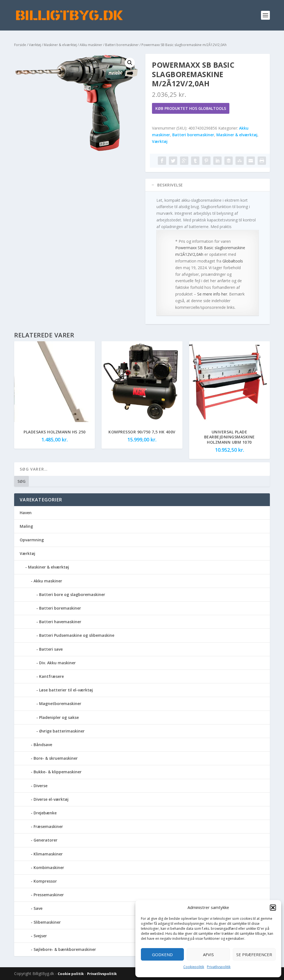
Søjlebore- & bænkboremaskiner (65, 949)
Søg (21, 481)
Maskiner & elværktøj (60, 44)
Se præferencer (254, 954)
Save (38, 908)
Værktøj (35, 44)
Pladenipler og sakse (59, 717)
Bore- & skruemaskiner (56, 758)
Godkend (162, 954)
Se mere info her (212, 294)
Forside (20, 44)
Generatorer (45, 840)
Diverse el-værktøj (51, 799)
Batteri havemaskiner (60, 621)
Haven (26, 512)
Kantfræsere (51, 676)
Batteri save (51, 649)
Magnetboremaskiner (60, 703)
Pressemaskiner (49, 894)
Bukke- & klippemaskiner (58, 771)
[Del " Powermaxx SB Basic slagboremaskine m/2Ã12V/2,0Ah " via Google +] (184, 160)
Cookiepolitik (193, 966)
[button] (273, 907)
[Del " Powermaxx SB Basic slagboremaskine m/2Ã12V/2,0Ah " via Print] (262, 160)
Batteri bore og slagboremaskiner (72, 594)
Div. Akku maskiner (57, 662)
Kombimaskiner (49, 867)
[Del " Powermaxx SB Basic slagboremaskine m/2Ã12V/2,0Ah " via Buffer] (228, 160)
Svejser (40, 935)
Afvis (208, 954)
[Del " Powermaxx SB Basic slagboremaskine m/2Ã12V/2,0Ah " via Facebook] (162, 160)
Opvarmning (32, 539)
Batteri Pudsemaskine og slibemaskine (76, 635)
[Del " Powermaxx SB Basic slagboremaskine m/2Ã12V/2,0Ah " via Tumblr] (195, 160)
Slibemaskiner (47, 922)
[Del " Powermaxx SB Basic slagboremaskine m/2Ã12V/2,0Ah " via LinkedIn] (217, 160)
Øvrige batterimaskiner (62, 731)
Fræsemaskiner (48, 826)
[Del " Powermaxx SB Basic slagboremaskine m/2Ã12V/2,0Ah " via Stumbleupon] (239, 160)
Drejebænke (45, 812)
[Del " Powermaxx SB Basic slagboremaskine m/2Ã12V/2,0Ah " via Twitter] (173, 160)
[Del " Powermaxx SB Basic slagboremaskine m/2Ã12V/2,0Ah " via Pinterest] (206, 160)
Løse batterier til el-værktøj (66, 690)
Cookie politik (71, 973)
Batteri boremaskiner (122, 44)
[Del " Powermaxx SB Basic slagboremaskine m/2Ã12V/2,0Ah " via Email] (251, 160)
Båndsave (43, 744)
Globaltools (232, 261)
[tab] (207, 185)
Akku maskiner (91, 44)
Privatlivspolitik (218, 966)
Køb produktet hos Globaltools (190, 108)
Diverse (40, 785)
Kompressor (45, 881)
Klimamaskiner (48, 854)
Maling (26, 526)
